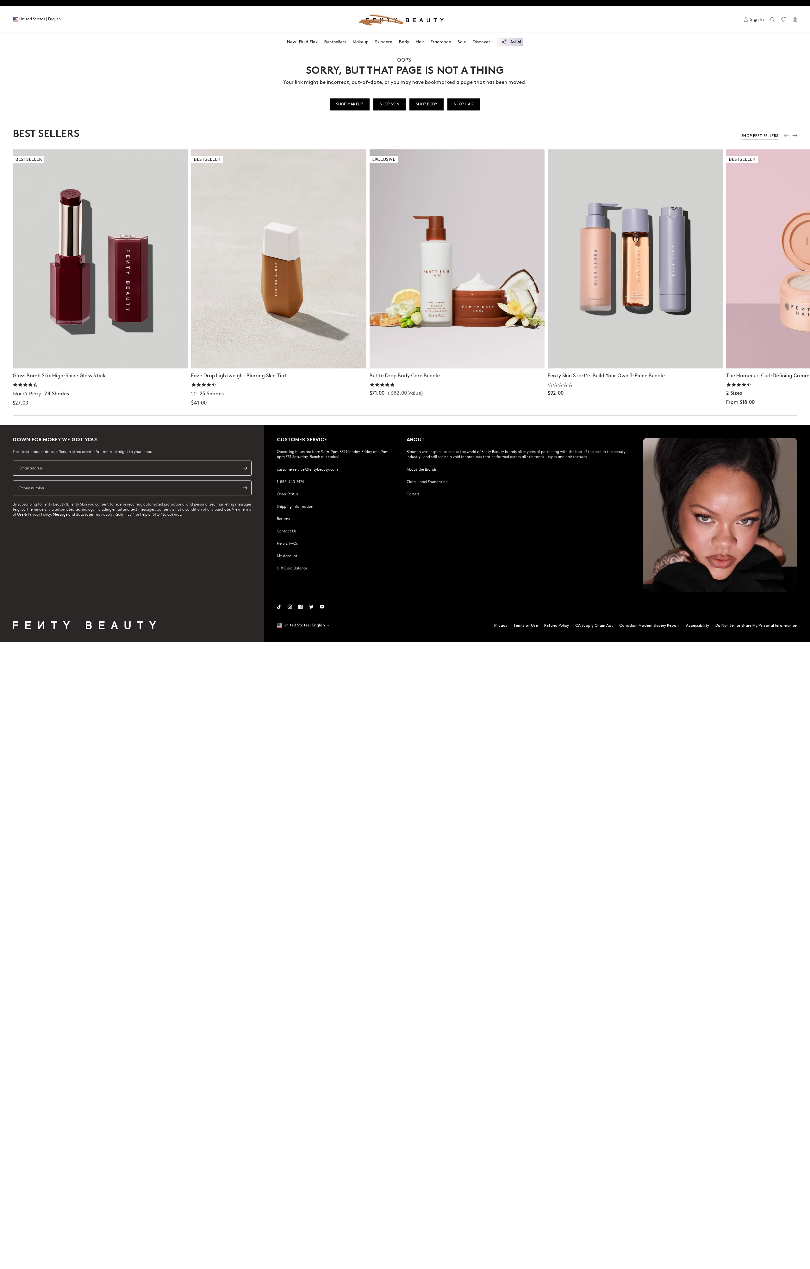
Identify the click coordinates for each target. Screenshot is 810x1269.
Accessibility (697, 625)
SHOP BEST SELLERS (759, 136)
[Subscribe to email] (245, 468)
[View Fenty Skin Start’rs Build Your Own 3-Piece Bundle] (635, 258)
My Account (287, 555)
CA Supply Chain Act (594, 625)
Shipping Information (295, 506)
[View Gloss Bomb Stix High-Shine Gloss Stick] (100, 258)
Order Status (287, 493)
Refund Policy (556, 625)
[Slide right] (794, 135)
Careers (413, 493)
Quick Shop (100, 357)
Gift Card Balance (292, 567)
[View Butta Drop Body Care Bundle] (457, 258)
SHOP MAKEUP (349, 104)
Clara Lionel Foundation (427, 481)
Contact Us (286, 530)
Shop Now (457, 357)
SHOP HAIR (464, 104)
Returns (283, 518)
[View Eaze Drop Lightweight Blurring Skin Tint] (278, 258)
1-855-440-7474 (290, 481)
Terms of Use (526, 625)
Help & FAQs (287, 543)
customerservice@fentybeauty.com (307, 469)
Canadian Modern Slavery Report (649, 625)
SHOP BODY (426, 104)
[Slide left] (786, 135)
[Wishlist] (783, 19)
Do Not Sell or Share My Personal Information (756, 625)
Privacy (500, 625)
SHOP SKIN (390, 104)
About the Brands (422, 469)
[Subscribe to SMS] (245, 487)
